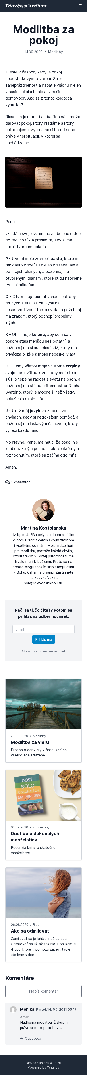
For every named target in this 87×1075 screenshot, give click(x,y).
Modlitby (55, 52)
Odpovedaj (33, 1038)
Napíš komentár (43, 991)
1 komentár (20, 482)
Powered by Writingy (43, 1067)
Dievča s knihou (26, 6)
